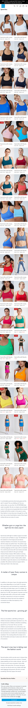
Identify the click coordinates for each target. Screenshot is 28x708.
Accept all (14, 700)
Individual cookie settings (14, 705)
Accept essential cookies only (14, 703)
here (19, 696)
